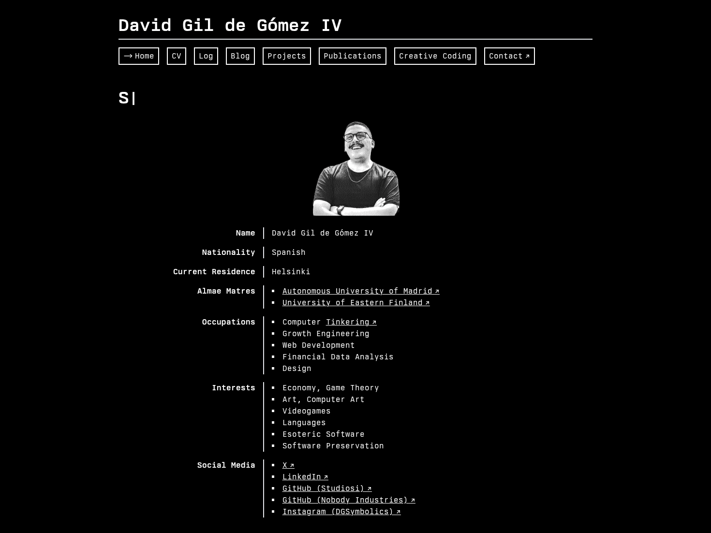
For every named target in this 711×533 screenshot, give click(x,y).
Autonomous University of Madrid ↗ (361, 291)
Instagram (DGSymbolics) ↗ (341, 511)
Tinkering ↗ (351, 321)
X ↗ (288, 465)
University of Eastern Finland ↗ (356, 302)
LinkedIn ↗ (305, 476)
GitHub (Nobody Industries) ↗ (348, 499)
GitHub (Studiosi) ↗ (327, 488)
